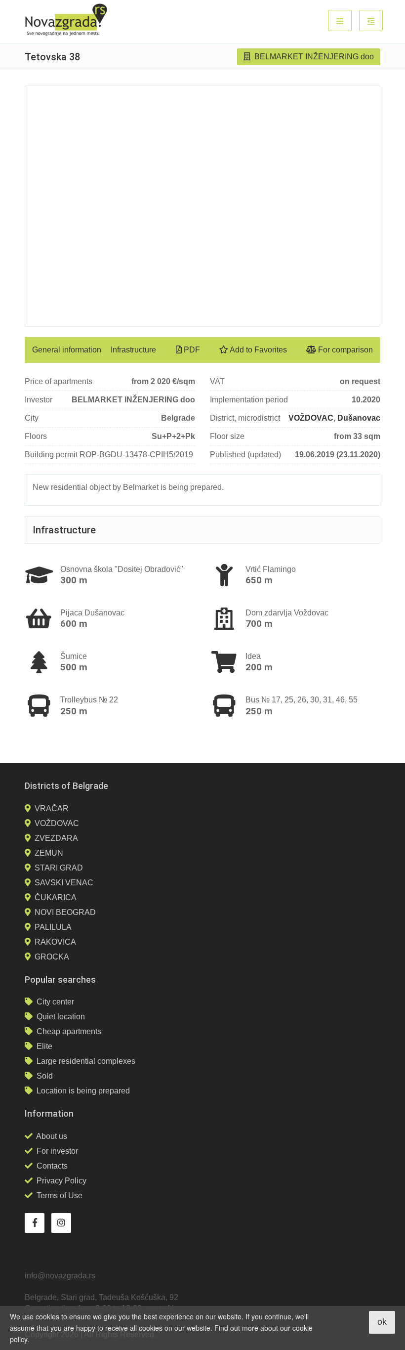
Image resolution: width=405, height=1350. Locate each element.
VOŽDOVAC (310, 418)
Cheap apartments (69, 1031)
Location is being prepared (83, 1091)
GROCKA (52, 957)
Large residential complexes (86, 1061)
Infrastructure (133, 350)
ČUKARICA (56, 897)
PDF (191, 350)
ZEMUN (49, 853)
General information (66, 350)
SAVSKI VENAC (64, 882)
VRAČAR (52, 808)
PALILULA (53, 927)
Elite (44, 1046)
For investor (57, 1151)
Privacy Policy (61, 1180)
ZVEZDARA (56, 838)
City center (55, 1002)
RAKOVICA (55, 942)
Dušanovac (358, 418)
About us (51, 1136)
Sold (45, 1076)
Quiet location (61, 1016)
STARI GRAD (59, 868)
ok (382, 1322)
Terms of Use (59, 1195)
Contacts (52, 1166)
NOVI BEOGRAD (65, 912)
